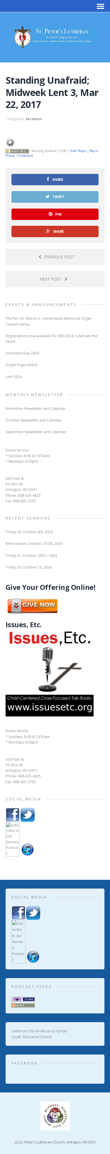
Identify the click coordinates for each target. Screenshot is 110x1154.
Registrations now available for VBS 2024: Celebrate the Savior (51, 338)
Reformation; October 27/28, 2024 (34, 543)
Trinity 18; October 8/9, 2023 (29, 531)
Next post (51, 279)
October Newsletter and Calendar (34, 420)
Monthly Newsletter (35, 394)
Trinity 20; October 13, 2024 (29, 567)
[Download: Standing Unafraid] (17, 151)
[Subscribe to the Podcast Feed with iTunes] (23, 998)
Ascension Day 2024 (22, 353)
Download (25, 155)
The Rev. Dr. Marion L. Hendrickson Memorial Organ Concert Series (49, 321)
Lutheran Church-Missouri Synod (39, 1031)
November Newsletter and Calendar (36, 408)
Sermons (34, 118)
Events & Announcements (41, 304)
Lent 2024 (14, 376)
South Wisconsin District (31, 1036)
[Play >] (10, 142)
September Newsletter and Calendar (36, 431)
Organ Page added (21, 364)
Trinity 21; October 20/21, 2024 (31, 555)
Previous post (59, 257)
